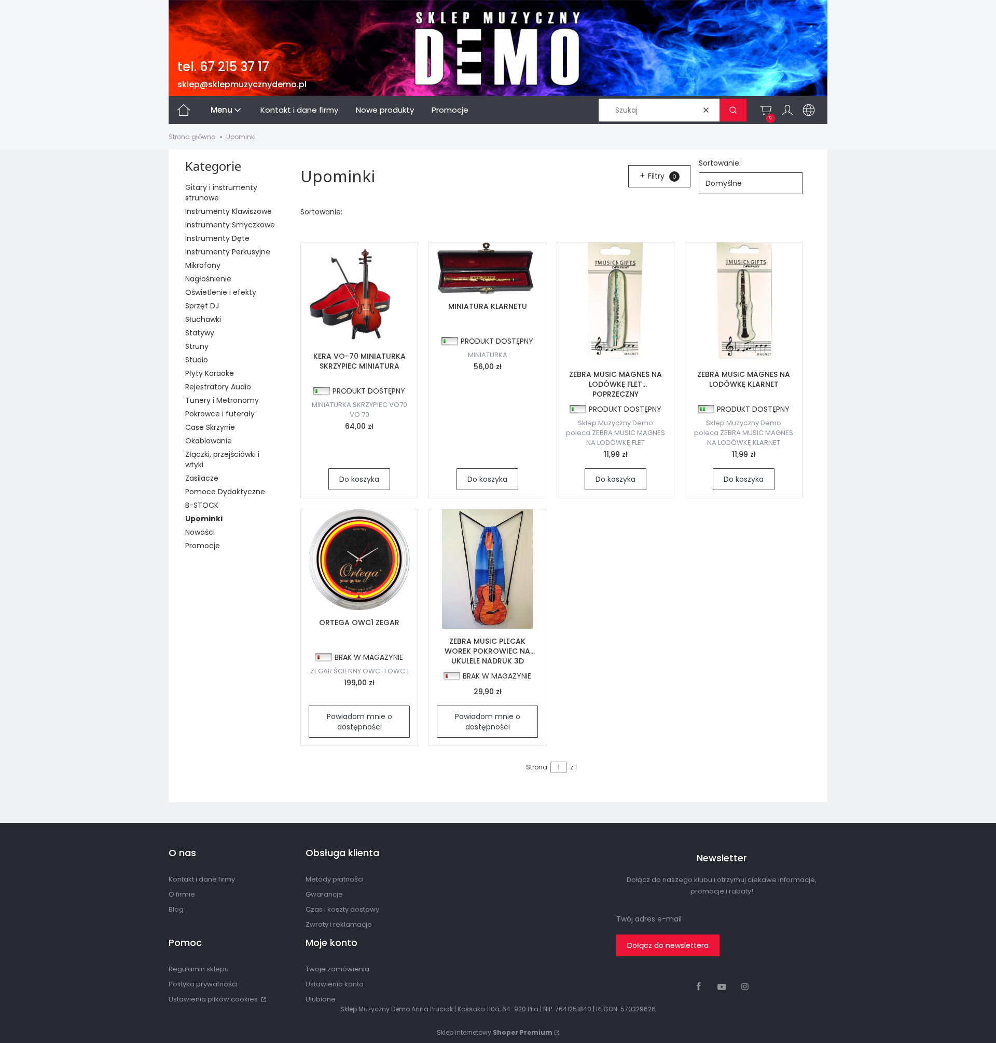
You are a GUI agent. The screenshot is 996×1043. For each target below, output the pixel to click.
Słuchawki (203, 319)
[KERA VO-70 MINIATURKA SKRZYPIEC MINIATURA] (359, 293)
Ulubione (321, 999)
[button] (733, 110)
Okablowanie (208, 441)
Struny (197, 346)
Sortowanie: (720, 163)
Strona (536, 767)
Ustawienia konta (335, 984)
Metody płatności (335, 879)
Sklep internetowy (494, 1032)
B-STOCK (201, 505)
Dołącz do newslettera (668, 945)
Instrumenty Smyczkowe (230, 225)
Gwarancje (324, 894)
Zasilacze (201, 478)
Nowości (200, 532)
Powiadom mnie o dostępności (359, 721)
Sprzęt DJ (202, 306)
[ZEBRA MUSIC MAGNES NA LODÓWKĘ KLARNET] (743, 302)
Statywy (199, 333)
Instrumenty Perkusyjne (227, 252)
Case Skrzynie (210, 427)
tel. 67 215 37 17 (223, 66)
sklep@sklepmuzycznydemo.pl (242, 84)
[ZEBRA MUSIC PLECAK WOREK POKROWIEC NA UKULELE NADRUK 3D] (487, 569)
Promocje (202, 545)
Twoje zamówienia (337, 969)
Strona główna (192, 136)
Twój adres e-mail (649, 919)
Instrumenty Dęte (217, 238)
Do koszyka (359, 479)
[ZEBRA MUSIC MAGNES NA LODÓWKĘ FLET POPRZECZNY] (615, 302)
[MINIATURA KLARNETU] (487, 268)
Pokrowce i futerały (220, 414)
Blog (176, 909)
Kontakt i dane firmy (202, 879)
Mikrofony (202, 265)
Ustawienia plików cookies (214, 999)
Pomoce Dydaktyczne (225, 491)
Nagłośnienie (208, 279)
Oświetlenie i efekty (220, 292)
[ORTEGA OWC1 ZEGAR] (359, 559)
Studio (196, 360)
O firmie (182, 894)
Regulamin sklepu (199, 969)
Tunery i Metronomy (222, 400)
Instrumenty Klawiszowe (228, 211)
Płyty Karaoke (209, 373)
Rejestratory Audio (218, 387)
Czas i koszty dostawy (342, 909)
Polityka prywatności (203, 984)
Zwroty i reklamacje (339, 924)
